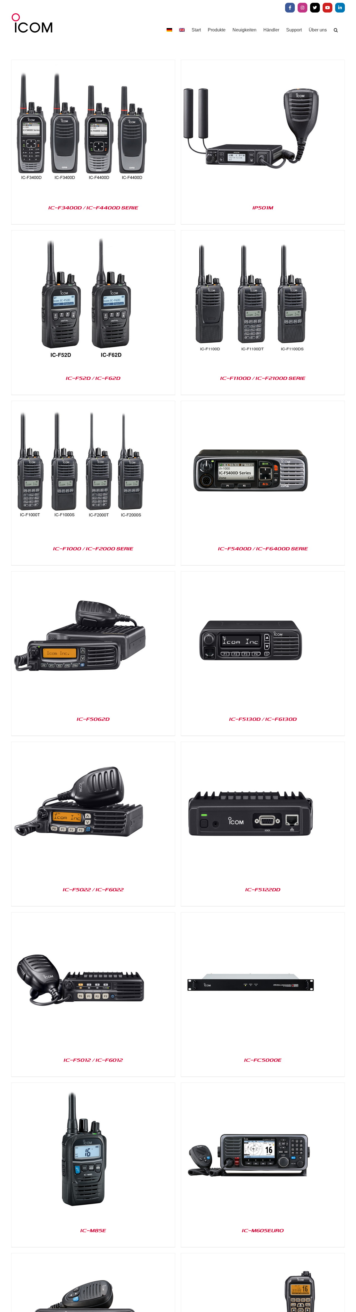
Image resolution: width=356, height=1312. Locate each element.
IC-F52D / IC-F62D (93, 378)
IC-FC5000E (262, 1060)
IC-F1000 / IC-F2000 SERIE (93, 548)
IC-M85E (93, 1230)
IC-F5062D (93, 719)
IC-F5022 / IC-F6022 (93, 889)
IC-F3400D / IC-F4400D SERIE (93, 207)
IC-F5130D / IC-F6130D (263, 719)
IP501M (263, 207)
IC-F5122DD (262, 889)
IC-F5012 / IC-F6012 (93, 1060)
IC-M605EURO (263, 1230)
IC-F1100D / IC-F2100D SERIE (262, 378)
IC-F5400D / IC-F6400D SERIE (263, 548)
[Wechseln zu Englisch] (182, 30)
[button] (336, 30)
